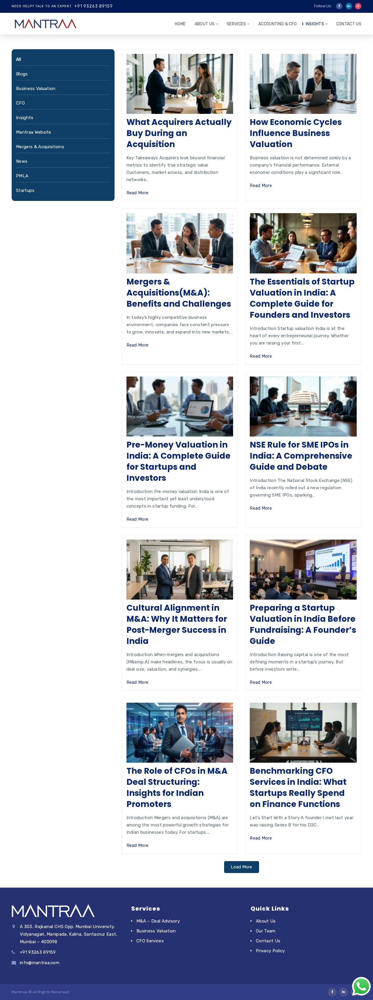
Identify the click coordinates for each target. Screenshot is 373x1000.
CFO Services (150, 941)
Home (180, 24)
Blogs (22, 74)
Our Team (266, 931)
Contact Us (348, 24)
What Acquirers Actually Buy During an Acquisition (179, 133)
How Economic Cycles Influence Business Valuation (296, 133)
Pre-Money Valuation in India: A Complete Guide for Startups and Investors (178, 461)
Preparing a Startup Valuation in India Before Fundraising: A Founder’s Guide (303, 624)
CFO (20, 103)
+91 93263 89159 (93, 6)
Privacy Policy (270, 950)
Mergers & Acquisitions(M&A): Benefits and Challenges (178, 293)
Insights (315, 24)
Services (236, 24)
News (21, 161)
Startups (25, 190)
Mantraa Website (33, 132)
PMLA (22, 176)
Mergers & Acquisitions (40, 146)
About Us (205, 24)
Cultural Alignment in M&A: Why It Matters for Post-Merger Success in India (176, 624)
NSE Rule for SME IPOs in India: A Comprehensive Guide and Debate (301, 456)
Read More (137, 192)
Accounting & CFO (277, 24)
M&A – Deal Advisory (158, 921)
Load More (241, 867)
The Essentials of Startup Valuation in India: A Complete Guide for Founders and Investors (302, 298)
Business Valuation (36, 88)
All (18, 59)
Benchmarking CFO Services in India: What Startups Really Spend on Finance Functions (298, 787)
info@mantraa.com (39, 962)
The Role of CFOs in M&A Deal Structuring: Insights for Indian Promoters (177, 787)
